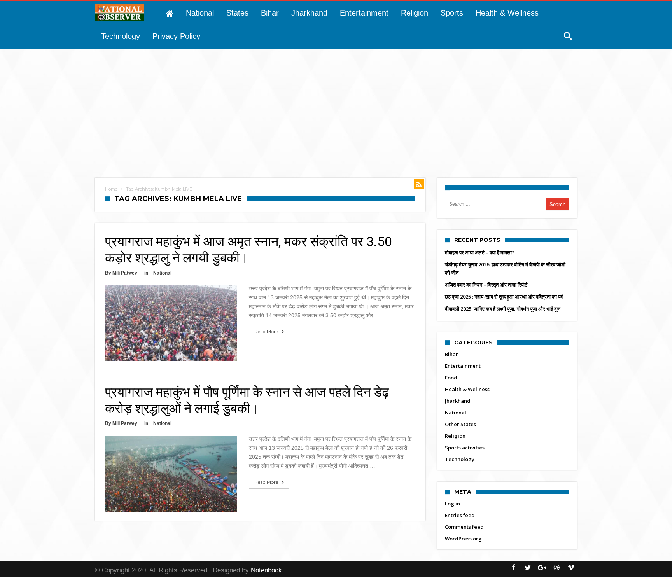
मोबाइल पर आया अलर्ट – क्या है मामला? (479, 252)
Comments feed (464, 526)
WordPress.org (463, 538)
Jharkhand (458, 400)
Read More (266, 331)
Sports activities (465, 447)
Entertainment (463, 365)
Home (111, 189)
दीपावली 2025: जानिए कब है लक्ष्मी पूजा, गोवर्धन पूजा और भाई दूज (502, 308)
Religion (455, 435)
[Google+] (542, 567)
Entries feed (460, 515)
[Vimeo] (571, 567)
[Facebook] (513, 567)
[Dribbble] (556, 567)
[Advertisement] (336, 107)
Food (451, 377)
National (162, 273)
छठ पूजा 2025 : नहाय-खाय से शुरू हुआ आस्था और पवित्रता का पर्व (504, 296)
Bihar (451, 354)
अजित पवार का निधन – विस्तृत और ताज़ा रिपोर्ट (486, 284)
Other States (460, 424)
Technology (459, 459)
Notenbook (266, 570)
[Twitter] (528, 567)
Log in (452, 503)
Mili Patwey (124, 273)
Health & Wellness (467, 389)
